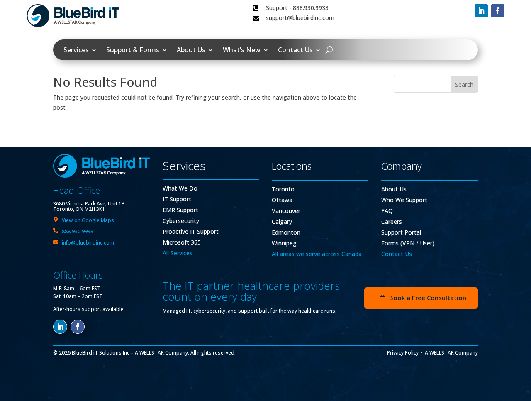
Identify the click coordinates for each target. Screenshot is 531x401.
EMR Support (180, 210)
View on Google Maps (88, 220)
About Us (191, 50)
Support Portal (401, 232)
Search (464, 84)
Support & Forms (132, 50)
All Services (177, 253)
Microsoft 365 (182, 242)
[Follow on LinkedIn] (481, 10)
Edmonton (286, 232)
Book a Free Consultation (427, 297)
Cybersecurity (181, 221)
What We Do (180, 188)
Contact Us (295, 50)
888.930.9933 (77, 231)
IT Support (177, 199)
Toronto (283, 189)
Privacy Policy (403, 352)
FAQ (387, 211)
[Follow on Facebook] (497, 10)
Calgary (282, 221)
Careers (391, 221)
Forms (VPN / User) (407, 243)
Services (76, 50)
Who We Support (404, 200)
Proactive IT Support (191, 231)
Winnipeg (284, 243)
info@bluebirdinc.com (88, 242)
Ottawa (282, 200)
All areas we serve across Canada (317, 254)
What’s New (242, 50)
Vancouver (286, 211)
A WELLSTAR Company (451, 352)
